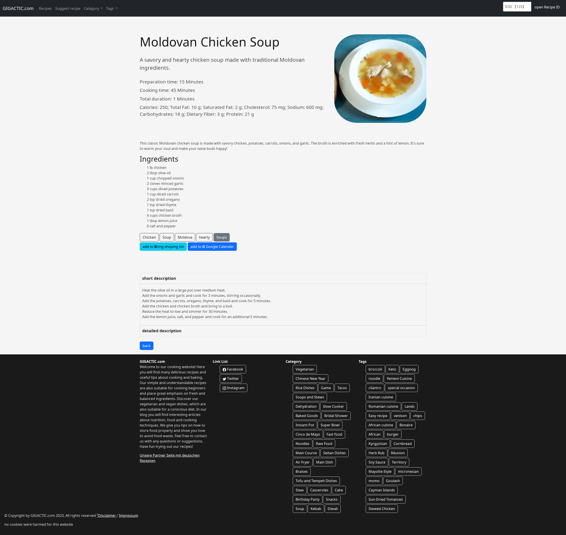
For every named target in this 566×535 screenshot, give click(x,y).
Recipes (45, 8)
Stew (300, 490)
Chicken (149, 237)
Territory (399, 462)
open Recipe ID (547, 7)
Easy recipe (378, 415)
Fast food (334, 434)
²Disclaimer (107, 515)
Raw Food (324, 443)
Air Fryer (303, 462)
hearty (204, 237)
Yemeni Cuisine (399, 378)
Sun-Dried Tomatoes (386, 499)
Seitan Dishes (334, 452)
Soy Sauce (377, 462)
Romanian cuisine (383, 406)
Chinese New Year (310, 378)
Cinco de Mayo (308, 434)
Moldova (185, 237)
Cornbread (403, 443)
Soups (221, 237)
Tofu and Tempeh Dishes (316, 480)
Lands (410, 406)
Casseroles (319, 490)
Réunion (398, 452)
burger (393, 434)
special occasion (401, 387)
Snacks (332, 499)
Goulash (393, 480)
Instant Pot (305, 425)
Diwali (333, 508)
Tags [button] (110, 8)
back (147, 345)
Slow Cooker (333, 406)
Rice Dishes (305, 387)
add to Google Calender (212, 246)
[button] (341, 78)
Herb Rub (376, 452)
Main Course (306, 452)
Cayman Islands (382, 490)
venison (400, 415)
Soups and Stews (310, 397)
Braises (302, 471)
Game (326, 387)
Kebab (316, 508)
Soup (167, 237)
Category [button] (92, 8)
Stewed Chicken (382, 508)
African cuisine (381, 425)
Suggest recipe (67, 8)
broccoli (375, 369)
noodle (374, 378)
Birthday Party (307, 499)
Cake (339, 490)
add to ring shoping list (163, 246)
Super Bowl (330, 425)
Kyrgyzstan (378, 443)
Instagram (235, 387)
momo (374, 480)
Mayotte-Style (380, 471)
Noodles (303, 443)
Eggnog (409, 369)
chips (417, 415)
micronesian (408, 471)
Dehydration (306, 406)
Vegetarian (305, 369)
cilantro (375, 387)
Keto (392, 369)
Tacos (342, 387)
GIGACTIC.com (18, 8)
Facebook (234, 369)
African (375, 434)
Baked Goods (307, 415)
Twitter (232, 378)
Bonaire (406, 425)
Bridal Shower (336, 415)
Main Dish (324, 462)
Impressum (128, 515)
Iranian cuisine (381, 397)
